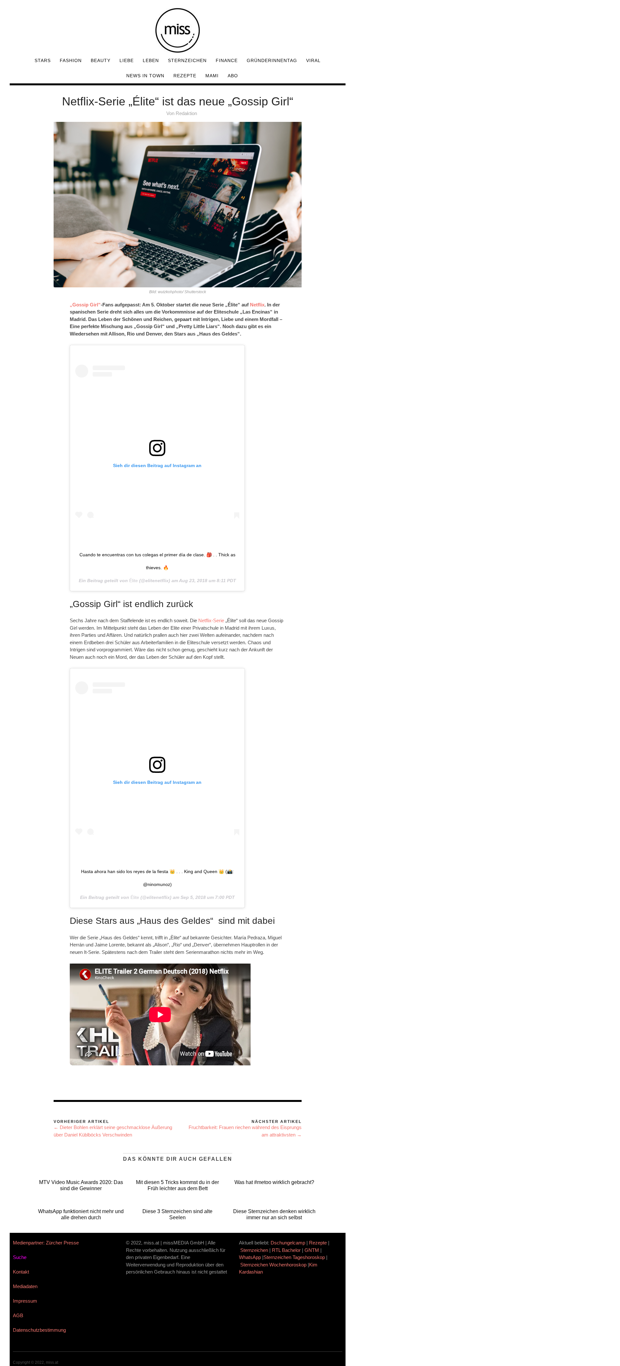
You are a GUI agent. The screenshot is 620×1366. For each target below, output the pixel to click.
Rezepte (184, 75)
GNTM (312, 1250)
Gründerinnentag (272, 60)
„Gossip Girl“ (85, 304)
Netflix (257, 304)
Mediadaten (25, 1286)
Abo (233, 75)
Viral (313, 60)
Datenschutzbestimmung (39, 1330)
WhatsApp (250, 1257)
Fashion (71, 60)
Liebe (126, 60)
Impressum (25, 1301)
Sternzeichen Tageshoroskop (294, 1257)
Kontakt (21, 1272)
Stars (43, 60)
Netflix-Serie (211, 620)
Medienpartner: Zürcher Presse (46, 1242)
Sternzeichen (187, 60)
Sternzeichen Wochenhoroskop (273, 1264)
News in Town (145, 75)
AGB (18, 1315)
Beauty (100, 60)
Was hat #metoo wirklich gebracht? (274, 1182)
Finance (227, 60)
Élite (133, 580)
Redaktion (186, 113)
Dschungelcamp (288, 1242)
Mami (212, 75)
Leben (151, 60)
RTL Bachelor (286, 1250)
